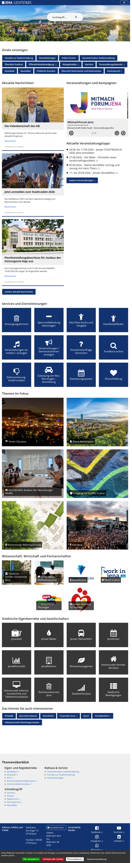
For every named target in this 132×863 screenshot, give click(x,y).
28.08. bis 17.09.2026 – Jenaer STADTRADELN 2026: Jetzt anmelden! (95, 151)
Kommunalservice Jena (18, 784)
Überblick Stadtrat (14, 64)
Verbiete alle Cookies (53, 859)
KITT (9, 777)
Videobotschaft (22, 722)
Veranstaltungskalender (110, 64)
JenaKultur (12, 771)
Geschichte (48, 715)
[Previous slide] (71, 133)
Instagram (96, 840)
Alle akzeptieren (31, 859)
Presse (10, 795)
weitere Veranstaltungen (80, 180)
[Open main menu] (124, 2)
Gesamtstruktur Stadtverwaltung (98, 58)
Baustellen (25, 71)
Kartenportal (112, 70)
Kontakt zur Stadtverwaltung (19, 58)
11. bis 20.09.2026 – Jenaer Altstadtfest (92, 173)
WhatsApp (96, 849)
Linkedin (118, 840)
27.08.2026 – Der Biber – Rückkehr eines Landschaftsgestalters (92, 159)
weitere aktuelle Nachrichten (19, 291)
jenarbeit (11, 774)
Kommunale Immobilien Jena (21, 780)
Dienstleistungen (47, 58)
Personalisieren (74, 859)
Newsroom (12, 799)
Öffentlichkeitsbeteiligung (40, 64)
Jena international (28, 715)
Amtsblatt (9, 71)
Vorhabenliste (100, 715)
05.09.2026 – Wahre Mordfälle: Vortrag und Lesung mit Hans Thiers (94, 166)
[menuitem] (21, 775)
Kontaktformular (57, 827)
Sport (86, 715)
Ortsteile (9, 715)
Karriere (89, 64)
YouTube (118, 832)
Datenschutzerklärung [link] (96, 859)
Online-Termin (69, 58)
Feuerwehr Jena (66, 715)
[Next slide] (123, 133)
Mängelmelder (68, 64)
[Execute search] (76, 17)
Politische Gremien (46, 71)
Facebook (95, 832)
